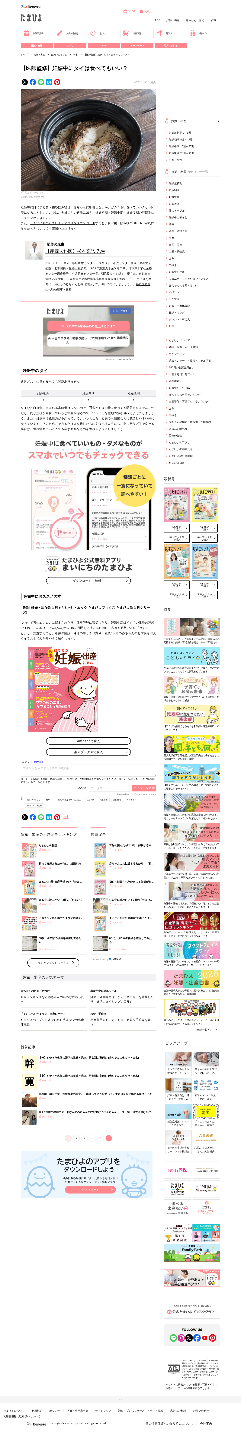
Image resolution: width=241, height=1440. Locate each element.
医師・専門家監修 (34, 805)
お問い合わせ (201, 1410)
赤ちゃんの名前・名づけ (183, 285)
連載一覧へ (203, 1030)
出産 (171, 237)
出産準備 (137, 33)
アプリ (70, 45)
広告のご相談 (178, 1410)
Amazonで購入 (88, 741)
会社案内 (206, 1423)
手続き (173, 265)
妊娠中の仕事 (177, 272)
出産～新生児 (177, 251)
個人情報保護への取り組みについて (170, 1423)
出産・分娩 (175, 160)
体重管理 (83, 622)
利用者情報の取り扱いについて (21, 1416)
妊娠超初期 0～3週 (180, 132)
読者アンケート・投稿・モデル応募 (190, 360)
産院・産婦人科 (178, 231)
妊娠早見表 (38, 33)
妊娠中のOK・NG (179, 388)
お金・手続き (72, 33)
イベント (174, 292)
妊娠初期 (101, 212)
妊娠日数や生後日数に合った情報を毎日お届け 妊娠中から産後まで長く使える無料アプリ (90, 1180)
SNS (103, 45)
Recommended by (100, 959)
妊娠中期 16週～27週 (181, 146)
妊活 (214, 20)
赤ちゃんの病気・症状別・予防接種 (190, 422)
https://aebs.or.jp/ (190, 1377)
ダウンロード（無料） (88, 581)
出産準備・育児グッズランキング (188, 401)
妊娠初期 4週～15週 (181, 139)
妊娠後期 (117, 799)
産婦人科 (74, 268)
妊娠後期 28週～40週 (181, 153)
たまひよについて (179, 340)
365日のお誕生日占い (181, 367)
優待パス (203, 33)
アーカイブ (131, 799)
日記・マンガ (177, 312)
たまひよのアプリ (179, 442)
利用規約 (37, 1410)
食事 (75, 54)
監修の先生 (175, 435)
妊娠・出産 (173, 20)
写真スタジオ (171, 45)
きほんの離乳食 (178, 428)
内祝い (148, 11)
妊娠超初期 (175, 183)
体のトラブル (177, 210)
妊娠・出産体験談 (179, 306)
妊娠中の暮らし (59, 54)
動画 (171, 326)
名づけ (103, 33)
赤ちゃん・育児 (195, 20)
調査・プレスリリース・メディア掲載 (140, 1410)
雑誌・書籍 (36, 45)
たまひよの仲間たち (181, 449)
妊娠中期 (104, 799)
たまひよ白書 (177, 462)
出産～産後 (175, 244)
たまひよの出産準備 (181, 456)
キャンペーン (137, 45)
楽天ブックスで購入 (88, 752)
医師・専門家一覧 (77, 1410)
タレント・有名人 (179, 319)
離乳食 (169, 33)
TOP (157, 20)
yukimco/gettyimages (32, 196)
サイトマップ (103, 1410)
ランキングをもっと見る (53, 963)
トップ (24, 54)
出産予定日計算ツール (182, 374)
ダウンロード (90, 1189)
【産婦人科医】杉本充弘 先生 (75, 251)
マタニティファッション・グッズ (188, 278)
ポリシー (54, 1410)
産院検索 (174, 381)
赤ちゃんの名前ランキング (185, 394)
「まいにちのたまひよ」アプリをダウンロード (62, 223)
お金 (171, 258)
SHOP (131, 11)
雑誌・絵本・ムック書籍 (183, 347)
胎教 (171, 224)
